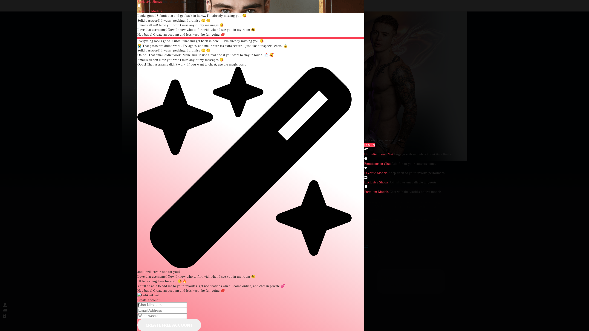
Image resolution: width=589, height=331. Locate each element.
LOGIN (369, 145)
